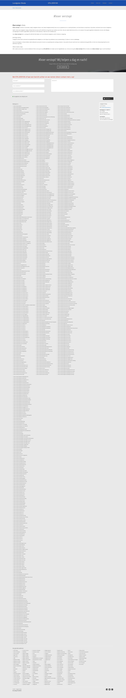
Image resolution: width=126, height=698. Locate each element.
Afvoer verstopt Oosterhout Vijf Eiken (64, 178)
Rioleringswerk (59, 656)
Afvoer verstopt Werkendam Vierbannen (20, 615)
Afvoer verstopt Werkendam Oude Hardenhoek (22, 611)
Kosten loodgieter (36, 679)
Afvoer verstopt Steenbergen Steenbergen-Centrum (22, 439)
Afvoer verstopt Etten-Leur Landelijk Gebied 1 (21, 317)
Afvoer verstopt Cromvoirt (18, 224)
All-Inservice (16, 656)
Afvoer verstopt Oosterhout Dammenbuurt (65, 144)
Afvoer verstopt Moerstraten (41, 340)
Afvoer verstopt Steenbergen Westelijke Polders (22, 447)
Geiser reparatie (25, 681)
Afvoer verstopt (18, 7)
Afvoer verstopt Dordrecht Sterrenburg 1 (20, 254)
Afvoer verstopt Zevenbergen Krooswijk (20, 635)
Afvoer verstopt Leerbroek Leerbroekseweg (44, 278)
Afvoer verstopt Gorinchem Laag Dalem (43, 141)
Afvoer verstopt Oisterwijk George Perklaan (65, 118)
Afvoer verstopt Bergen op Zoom (19, 119)
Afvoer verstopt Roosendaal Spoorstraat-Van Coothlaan (67, 278)
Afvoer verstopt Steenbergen (18, 433)
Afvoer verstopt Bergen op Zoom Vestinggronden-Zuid (23, 150)
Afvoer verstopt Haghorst (41, 160)
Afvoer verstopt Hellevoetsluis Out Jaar (43, 229)
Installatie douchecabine (37, 665)
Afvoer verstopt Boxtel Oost (18, 198)
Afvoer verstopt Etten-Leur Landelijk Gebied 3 (21, 320)
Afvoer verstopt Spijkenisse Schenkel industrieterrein (22, 384)
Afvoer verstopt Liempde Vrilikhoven (43, 314)
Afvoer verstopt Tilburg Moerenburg (20, 515)
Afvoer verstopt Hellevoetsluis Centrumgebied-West (45, 195)
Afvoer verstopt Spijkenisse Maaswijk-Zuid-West (66, 374)
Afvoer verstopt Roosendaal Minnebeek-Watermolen (67, 269)
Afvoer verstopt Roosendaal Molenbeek (64, 271)
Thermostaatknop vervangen (73, 659)
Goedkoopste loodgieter (27, 682)
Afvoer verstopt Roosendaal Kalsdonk (64, 249)
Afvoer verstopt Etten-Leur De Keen (20, 303)
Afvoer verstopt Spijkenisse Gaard (63, 348)
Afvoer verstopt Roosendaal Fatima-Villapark (65, 241)
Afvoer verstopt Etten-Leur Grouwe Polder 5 (21, 312)
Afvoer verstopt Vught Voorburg (19, 566)
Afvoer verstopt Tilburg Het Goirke (19, 490)
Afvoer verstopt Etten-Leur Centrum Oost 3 (21, 295)
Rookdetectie (59, 676)
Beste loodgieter (16, 664)
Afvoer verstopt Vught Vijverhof (19, 563)
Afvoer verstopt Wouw (17, 627)
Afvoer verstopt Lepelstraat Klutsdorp (43, 297)
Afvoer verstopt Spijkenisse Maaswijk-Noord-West (66, 371)
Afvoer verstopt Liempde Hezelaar (42, 309)
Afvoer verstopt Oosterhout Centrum (64, 141)
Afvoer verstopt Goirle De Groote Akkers (20, 368)
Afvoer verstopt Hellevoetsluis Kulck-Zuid (44, 217)
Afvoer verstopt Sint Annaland (63, 312)
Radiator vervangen (48, 676)
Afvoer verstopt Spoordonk (18, 418)
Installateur (34, 662)
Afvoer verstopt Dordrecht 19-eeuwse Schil (21, 237)
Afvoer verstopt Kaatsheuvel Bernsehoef (43, 255)
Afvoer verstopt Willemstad (18, 623)
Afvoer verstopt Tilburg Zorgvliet (19, 535)
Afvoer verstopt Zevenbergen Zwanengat (20, 641)
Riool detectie (59, 658)
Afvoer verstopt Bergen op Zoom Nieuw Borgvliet (22, 144)
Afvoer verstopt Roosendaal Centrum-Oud (65, 237)
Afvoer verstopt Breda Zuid (18, 213)
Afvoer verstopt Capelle (17, 215)
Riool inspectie (59, 659)
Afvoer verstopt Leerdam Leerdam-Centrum (44, 284)
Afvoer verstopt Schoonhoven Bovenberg (65, 298)
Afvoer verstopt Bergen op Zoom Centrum (21, 127)
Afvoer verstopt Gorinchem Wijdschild (43, 158)
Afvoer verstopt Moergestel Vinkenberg (43, 338)
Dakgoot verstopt (25, 661)
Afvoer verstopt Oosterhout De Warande (65, 146)
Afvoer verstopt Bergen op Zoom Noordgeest (21, 146)
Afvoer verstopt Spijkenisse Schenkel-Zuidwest (21, 390)
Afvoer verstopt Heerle (40, 183)
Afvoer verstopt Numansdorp (41, 360)
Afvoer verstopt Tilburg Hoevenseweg (20, 498)
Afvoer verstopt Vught (17, 541)
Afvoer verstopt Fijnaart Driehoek (19, 346)
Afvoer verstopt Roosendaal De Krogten (64, 238)
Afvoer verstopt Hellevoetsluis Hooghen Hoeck (44, 207)
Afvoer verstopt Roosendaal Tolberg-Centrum (65, 281)
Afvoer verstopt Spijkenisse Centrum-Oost (65, 331)
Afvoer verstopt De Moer (18, 227)
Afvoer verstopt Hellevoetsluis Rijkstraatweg (44, 232)
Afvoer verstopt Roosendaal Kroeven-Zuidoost (66, 260)
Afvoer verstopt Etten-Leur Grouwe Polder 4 (21, 311)
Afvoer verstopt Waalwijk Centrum (19, 583)
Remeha (46, 679)
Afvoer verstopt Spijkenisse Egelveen (64, 346)
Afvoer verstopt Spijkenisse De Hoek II (64, 338)
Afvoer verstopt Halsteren (41, 161)
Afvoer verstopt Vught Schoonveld (19, 560)
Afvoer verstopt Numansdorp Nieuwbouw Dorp (45, 363)
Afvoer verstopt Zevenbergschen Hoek (20, 643)
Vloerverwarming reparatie (83, 651)
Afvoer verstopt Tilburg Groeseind (19, 484)
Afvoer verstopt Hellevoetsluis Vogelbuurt (44, 238)
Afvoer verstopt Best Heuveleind (19, 173)
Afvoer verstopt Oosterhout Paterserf (64, 164)
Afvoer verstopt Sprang (17, 419)
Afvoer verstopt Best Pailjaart (18, 176)
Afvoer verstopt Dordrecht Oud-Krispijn (20, 246)
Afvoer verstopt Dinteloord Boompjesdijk (20, 234)
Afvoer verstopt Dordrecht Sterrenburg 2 (20, 255)
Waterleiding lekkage (82, 658)
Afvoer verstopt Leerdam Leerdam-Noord (44, 286)
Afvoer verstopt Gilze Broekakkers (19, 355)
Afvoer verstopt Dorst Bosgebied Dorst (20, 264)
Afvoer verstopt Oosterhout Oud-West (64, 163)
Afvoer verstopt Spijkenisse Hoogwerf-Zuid (65, 358)
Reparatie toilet (59, 650)
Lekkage (34, 681)
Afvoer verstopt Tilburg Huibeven (19, 499)
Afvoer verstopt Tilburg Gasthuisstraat (20, 479)
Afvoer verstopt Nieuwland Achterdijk (43, 354)
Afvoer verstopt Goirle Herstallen (42, 110)
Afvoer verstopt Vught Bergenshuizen (20, 543)
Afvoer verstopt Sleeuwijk (62, 317)
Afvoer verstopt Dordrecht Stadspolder (20, 252)
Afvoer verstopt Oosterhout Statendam (64, 175)
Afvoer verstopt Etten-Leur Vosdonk (20, 340)
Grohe (34, 653)
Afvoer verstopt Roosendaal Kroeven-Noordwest (66, 258)
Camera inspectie (16, 675)
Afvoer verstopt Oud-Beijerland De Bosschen (65, 195)
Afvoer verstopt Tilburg (17, 456)
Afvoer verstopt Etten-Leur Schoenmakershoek (21, 337)
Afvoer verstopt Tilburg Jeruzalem (19, 501)
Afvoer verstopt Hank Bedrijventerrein (43, 180)
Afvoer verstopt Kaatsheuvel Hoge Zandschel (44, 258)
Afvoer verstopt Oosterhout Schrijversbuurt (65, 167)
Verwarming (70, 679)
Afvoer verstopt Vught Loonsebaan (19, 553)
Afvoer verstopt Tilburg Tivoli (18, 524)
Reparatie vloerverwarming (61, 653)
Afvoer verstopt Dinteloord (18, 232)
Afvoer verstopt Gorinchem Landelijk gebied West (45, 146)
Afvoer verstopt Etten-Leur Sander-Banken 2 (21, 332)
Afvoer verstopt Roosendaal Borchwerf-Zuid (65, 230)
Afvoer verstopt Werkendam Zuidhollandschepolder (22, 621)
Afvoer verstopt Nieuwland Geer (42, 355)
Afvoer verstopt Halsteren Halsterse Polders (44, 169)
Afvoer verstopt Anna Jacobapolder (19, 113)
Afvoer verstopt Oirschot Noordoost (64, 109)
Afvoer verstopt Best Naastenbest (19, 175)
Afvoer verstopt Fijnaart (18, 345)
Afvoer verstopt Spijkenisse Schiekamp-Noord (21, 392)
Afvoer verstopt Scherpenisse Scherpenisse (65, 295)
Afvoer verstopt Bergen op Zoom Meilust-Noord (22, 141)
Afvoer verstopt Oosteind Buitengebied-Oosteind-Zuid (67, 132)
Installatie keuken (36, 667)
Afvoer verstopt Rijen (61, 223)
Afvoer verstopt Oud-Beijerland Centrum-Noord (66, 190)
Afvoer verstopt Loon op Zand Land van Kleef (44, 317)
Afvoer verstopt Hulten (40, 247)
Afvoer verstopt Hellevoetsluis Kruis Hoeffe (44, 213)
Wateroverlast (81, 659)
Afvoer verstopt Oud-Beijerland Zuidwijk (65, 209)
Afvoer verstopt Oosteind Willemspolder (65, 133)
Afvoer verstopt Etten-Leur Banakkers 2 (20, 288)
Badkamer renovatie (17, 661)
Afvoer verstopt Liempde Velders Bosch (43, 312)
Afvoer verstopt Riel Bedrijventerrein (64, 217)
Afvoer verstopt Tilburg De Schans (19, 476)
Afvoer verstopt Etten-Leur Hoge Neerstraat (21, 315)
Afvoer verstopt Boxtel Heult (18, 187)
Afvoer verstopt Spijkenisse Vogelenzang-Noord (22, 408)
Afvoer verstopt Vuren (17, 570)
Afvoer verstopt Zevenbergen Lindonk (20, 637)
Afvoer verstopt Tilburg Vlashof (19, 529)
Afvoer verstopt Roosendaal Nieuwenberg (65, 272)
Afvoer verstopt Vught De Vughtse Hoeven (21, 549)
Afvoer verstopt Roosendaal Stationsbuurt (65, 280)
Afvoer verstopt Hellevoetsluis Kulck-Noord (44, 215)
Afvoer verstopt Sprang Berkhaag (19, 421)
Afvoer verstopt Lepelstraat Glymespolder (44, 294)
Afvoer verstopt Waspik (17, 594)
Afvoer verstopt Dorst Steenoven (19, 267)
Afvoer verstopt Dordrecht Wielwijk (19, 260)
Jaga (33, 675)
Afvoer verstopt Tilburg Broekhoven (20, 462)
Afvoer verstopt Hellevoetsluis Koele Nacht (44, 212)
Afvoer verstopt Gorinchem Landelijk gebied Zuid (45, 147)
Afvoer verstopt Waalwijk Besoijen (19, 578)
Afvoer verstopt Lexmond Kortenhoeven (43, 301)
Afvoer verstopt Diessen (18, 230)
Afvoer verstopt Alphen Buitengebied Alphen (21, 107)
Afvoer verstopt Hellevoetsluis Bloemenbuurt (44, 192)
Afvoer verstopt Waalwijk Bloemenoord (20, 581)
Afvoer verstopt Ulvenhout (18, 538)
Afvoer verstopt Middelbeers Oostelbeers (43, 326)
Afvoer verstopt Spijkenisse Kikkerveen (64, 365)
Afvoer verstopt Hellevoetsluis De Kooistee (44, 197)
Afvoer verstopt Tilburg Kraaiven (19, 510)
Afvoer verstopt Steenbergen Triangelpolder (21, 444)
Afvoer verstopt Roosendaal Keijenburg (64, 251)
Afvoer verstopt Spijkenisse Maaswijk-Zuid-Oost (66, 372)
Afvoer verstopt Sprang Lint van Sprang (20, 424)
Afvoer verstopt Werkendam (18, 597)
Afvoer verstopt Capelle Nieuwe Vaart (20, 221)
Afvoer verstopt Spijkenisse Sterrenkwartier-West (22, 402)
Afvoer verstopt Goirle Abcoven (19, 358)
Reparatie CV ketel (48, 681)
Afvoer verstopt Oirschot (41, 368)
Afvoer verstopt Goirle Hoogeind (42, 112)
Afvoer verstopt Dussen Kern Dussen (20, 272)
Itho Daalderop (35, 673)
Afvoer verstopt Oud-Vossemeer (63, 210)
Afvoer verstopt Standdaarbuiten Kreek (20, 429)
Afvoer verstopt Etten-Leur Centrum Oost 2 (21, 294)
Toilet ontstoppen (71, 661)
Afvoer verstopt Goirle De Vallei (19, 374)
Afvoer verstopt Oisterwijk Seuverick (64, 126)
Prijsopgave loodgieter (48, 673)
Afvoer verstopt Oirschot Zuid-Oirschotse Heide (66, 112)
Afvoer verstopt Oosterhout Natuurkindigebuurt (66, 160)
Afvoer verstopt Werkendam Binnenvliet (20, 600)
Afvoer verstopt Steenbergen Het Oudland (21, 436)
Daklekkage (24, 664)
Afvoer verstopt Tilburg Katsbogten (19, 503)
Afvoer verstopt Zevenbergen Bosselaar (20, 632)
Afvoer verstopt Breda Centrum (19, 206)
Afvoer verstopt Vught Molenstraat (19, 558)
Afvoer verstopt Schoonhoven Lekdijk (64, 300)
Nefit (45, 662)
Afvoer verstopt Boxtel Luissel (19, 192)
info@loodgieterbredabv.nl (106, 107)
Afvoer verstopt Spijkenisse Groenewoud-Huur (66, 351)
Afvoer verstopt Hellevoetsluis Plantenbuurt (44, 230)
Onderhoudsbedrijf (48, 665)
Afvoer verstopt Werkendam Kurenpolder (20, 607)
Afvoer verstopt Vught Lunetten (19, 557)
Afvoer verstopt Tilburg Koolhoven (19, 507)
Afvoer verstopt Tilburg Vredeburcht (20, 532)
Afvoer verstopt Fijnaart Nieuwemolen (20, 348)
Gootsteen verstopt (36, 651)
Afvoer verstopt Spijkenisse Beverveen (64, 329)
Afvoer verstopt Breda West (18, 212)
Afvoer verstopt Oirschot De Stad (63, 106)
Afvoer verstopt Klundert (41, 267)
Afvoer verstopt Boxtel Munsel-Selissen (20, 193)
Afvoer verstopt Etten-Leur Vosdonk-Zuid (20, 342)
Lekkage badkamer (36, 682)
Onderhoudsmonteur (48, 667)
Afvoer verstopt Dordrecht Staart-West (20, 251)
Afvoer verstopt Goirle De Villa (42, 106)
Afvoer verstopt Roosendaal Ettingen (64, 240)
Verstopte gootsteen (71, 678)
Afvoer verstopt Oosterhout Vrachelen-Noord (65, 181)
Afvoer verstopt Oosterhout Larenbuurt (64, 155)
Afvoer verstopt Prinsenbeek (63, 213)
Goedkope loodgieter (26, 684)
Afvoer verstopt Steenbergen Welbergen (20, 445)
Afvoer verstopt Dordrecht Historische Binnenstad (22, 241)
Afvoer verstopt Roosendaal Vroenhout (64, 289)
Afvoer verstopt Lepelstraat (41, 292)
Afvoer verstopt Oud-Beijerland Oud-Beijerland (66, 200)
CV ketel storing (16, 681)
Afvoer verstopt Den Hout (18, 229)
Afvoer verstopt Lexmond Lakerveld (43, 303)
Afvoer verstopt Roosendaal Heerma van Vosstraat (66, 244)
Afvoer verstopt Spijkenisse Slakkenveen (20, 395)
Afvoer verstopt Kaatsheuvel (41, 249)
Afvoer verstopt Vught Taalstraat (19, 561)
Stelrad (69, 653)
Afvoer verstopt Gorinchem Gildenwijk (43, 136)
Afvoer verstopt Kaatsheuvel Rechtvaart (43, 260)
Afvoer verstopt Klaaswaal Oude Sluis (43, 266)
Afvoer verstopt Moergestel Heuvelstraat (43, 337)
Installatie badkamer (36, 664)
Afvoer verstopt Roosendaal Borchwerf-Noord (65, 229)
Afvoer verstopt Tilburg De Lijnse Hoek (20, 470)
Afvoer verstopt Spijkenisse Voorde (19, 412)
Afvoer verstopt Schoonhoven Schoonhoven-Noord (66, 301)
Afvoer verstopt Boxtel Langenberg (19, 190)
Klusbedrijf (34, 678)
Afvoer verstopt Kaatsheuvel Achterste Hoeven (44, 251)
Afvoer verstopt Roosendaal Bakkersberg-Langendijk (67, 227)
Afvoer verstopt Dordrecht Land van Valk (20, 244)
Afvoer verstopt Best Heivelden (19, 172)
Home (14, 7)
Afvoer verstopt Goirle (17, 357)
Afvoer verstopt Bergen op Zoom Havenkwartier (22, 132)
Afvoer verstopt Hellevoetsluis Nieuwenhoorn (44, 226)
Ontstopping (47, 670)
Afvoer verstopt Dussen (17, 269)
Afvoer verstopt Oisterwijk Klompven (64, 121)
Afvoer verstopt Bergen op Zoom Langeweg (21, 139)
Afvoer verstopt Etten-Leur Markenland (20, 323)
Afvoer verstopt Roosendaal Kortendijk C (65, 254)
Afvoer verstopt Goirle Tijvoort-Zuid (43, 121)
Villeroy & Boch (82, 650)
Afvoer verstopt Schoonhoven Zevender (64, 309)
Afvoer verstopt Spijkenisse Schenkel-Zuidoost (21, 388)
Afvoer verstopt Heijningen (41, 186)
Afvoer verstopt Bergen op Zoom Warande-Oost (22, 152)
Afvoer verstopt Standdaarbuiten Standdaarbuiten (22, 430)
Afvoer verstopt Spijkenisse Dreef (63, 345)
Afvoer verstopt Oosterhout (62, 135)
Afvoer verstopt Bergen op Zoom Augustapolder (22, 121)
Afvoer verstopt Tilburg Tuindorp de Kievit (21, 527)
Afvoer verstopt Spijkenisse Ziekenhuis (20, 416)
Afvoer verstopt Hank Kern (41, 181)
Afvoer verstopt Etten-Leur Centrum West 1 (21, 297)
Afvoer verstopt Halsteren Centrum (42, 163)
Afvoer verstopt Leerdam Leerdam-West (43, 289)
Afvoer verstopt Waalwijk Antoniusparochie (21, 574)
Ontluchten (46, 668)
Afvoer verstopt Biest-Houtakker (19, 181)
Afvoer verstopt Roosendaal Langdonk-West (65, 266)
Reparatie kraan (47, 684)
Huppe (34, 661)
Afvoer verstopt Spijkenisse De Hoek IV (64, 342)
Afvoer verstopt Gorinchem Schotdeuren (43, 155)
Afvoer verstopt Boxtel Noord (18, 197)
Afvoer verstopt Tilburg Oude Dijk (19, 518)
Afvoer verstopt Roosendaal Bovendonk (64, 234)
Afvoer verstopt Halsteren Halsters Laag (43, 167)
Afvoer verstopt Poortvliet (62, 212)
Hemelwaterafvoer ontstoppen (38, 658)
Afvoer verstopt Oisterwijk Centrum (64, 116)
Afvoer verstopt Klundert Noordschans (43, 269)
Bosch (15, 670)
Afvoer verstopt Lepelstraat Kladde (42, 295)
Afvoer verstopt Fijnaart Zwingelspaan (20, 351)
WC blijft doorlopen (82, 661)
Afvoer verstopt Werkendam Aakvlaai (20, 598)
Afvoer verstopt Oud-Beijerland (63, 189)
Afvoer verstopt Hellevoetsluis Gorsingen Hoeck (45, 204)
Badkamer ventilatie (17, 662)
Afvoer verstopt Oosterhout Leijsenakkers (65, 156)
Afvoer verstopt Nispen (40, 357)
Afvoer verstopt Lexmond (41, 298)
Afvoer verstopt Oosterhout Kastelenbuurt (65, 152)
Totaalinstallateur (71, 667)
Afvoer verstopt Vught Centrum (19, 546)
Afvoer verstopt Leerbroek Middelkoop (43, 280)
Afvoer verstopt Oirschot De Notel (42, 374)
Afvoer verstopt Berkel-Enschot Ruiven (20, 166)
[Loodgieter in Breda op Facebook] (107, 689)
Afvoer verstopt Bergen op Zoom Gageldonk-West (22, 130)
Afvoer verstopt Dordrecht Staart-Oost (20, 249)
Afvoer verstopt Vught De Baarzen (19, 547)
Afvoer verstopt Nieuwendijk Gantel (43, 348)
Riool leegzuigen (60, 661)
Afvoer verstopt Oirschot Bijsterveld (43, 369)
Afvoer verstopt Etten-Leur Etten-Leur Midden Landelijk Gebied (24, 304)
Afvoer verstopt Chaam (17, 223)
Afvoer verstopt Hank (40, 178)
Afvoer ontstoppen (17, 651)
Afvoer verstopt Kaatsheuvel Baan (42, 252)
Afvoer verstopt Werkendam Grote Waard (20, 604)
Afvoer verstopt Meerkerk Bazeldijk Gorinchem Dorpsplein (46, 321)
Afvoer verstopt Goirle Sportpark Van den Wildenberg (46, 116)
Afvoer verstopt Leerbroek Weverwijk (43, 281)
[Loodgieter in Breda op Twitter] (110, 689)
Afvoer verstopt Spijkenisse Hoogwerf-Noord (65, 357)
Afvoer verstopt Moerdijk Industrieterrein (43, 331)
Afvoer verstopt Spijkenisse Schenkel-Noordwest (22, 387)
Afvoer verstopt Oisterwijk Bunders (64, 115)
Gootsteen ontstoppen (36, 650)
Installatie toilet (35, 668)
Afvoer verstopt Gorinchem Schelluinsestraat (44, 153)
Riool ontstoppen (60, 667)
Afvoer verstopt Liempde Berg (42, 306)
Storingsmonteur (71, 656)
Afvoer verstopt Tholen (17, 452)
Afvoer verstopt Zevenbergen (18, 631)
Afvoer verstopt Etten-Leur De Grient (20, 301)
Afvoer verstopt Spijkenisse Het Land (64, 355)
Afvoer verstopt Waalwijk (18, 572)
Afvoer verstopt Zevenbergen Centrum (20, 634)
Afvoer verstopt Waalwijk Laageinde (20, 587)
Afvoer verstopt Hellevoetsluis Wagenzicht (44, 240)
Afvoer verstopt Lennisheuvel (42, 291)
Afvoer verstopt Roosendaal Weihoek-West (65, 294)
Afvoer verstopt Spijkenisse (62, 323)
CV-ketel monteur (26, 650)
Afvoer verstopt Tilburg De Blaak (19, 469)
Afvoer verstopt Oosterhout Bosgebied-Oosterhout (66, 139)
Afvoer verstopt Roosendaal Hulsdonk (64, 247)
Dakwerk (24, 670)
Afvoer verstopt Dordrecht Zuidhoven (20, 261)
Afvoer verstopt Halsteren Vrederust (43, 176)
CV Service (15, 684)
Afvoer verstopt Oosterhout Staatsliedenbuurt (66, 173)
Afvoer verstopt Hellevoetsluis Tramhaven (44, 235)
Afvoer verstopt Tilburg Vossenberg (19, 530)
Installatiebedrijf (35, 670)
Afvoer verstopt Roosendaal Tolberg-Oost (65, 283)
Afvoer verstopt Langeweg (41, 275)
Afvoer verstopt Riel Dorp (62, 218)
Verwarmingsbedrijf (71, 681)
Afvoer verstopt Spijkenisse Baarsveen (64, 326)
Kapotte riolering (35, 676)
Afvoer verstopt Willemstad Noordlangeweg (21, 626)
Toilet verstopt (70, 665)
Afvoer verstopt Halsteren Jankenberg (43, 170)
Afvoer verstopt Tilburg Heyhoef (19, 495)
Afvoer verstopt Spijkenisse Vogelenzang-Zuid (21, 410)
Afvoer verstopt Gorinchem (41, 127)
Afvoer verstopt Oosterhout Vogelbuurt (64, 180)
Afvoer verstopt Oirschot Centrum (42, 371)
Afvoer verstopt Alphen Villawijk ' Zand (20, 109)
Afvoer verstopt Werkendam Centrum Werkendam (22, 603)
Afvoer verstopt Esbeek (17, 275)
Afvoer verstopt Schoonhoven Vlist (64, 306)
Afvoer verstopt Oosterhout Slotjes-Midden (65, 169)
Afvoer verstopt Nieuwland (41, 352)
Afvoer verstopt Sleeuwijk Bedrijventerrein (65, 318)
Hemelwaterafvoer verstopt (37, 659)
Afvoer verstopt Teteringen (18, 450)
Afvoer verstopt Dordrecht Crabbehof (20, 238)
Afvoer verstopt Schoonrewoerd (63, 311)
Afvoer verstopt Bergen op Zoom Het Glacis (21, 136)
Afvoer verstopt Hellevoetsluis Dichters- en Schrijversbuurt (46, 200)
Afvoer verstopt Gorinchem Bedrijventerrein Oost (45, 133)
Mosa (45, 661)
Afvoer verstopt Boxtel (17, 183)
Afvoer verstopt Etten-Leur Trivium (19, 338)
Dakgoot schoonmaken (26, 659)
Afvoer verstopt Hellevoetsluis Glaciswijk (43, 203)
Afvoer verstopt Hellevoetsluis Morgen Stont (44, 221)
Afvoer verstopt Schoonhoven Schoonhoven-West (66, 304)
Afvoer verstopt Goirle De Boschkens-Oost (21, 365)
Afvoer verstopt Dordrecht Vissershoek (20, 258)
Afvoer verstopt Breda (17, 203)
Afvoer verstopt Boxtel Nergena (19, 195)
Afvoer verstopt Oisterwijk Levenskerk (64, 122)
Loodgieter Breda (19, 3)
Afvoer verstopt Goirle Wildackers (42, 126)
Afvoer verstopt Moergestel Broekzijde (43, 335)
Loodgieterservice (48, 658)
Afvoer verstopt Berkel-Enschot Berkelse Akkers (21, 161)
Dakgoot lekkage (25, 653)
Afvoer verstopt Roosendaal (62, 226)
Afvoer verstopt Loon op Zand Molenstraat (44, 318)
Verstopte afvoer (71, 676)
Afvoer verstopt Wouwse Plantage (19, 629)
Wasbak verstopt (82, 656)
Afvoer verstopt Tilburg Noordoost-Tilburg (21, 516)
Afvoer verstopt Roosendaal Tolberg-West (65, 284)
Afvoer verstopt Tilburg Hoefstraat (19, 496)
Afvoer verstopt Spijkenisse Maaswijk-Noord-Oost (66, 369)
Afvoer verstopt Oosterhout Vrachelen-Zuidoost (66, 183)
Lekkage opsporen (48, 650)
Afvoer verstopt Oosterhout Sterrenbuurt (65, 176)
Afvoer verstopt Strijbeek (18, 449)
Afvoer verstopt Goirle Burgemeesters (20, 362)
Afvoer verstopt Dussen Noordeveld (20, 274)
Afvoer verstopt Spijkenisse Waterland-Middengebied (23, 415)
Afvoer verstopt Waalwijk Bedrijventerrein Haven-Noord (23, 577)
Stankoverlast (70, 651)
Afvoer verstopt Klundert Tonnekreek (43, 271)
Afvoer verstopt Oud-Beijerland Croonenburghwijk (66, 193)
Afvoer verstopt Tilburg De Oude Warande (21, 472)
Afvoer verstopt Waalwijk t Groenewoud (20, 590)
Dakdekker (24, 651)
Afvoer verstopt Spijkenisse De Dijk (64, 334)
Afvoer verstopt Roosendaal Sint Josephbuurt (65, 277)
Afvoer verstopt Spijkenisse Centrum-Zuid (65, 332)
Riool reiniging (59, 668)
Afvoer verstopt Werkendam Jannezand (20, 606)
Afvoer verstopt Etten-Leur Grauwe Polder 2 (21, 308)
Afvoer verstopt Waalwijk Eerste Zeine (20, 586)
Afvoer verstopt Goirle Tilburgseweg (43, 122)
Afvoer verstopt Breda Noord (18, 207)
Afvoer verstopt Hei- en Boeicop (42, 184)
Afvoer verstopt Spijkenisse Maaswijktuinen (21, 376)
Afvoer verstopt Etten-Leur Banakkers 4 (20, 291)
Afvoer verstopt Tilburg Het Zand (19, 493)
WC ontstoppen (82, 662)
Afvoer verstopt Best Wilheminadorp (20, 180)
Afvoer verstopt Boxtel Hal (18, 186)
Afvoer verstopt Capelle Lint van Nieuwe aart (21, 218)
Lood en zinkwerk (48, 651)
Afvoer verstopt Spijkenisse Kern (63, 363)
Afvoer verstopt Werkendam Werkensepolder (21, 618)
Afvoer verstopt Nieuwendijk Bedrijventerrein (44, 346)
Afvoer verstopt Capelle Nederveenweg (20, 220)
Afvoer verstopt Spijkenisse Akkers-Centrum (65, 325)
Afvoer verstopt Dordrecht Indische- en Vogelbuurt (22, 243)
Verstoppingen (70, 675)
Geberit (24, 679)
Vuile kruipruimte (82, 653)
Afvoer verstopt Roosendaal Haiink (64, 243)
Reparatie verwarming (61, 651)
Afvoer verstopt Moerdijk (41, 329)
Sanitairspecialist (60, 681)
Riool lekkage (59, 662)
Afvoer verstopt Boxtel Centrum (19, 184)
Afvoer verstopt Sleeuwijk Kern (63, 320)
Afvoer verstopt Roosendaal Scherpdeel (64, 275)
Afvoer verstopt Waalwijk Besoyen (19, 580)
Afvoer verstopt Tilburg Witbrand (19, 533)
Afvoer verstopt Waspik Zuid (18, 595)
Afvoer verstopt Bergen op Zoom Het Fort (21, 135)
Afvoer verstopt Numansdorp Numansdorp (44, 365)
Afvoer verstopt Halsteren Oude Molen (43, 173)
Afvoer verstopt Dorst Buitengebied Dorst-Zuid (21, 266)
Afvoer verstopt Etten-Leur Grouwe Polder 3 (21, 309)
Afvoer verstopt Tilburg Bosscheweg (20, 461)
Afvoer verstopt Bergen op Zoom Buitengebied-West (22, 126)
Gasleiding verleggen (26, 678)
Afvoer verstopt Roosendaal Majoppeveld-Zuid (66, 267)
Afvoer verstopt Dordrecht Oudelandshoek (21, 247)
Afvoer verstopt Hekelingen (41, 187)
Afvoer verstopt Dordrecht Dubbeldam (20, 240)
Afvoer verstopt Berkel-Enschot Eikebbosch (21, 163)
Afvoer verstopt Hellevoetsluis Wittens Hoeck (44, 241)
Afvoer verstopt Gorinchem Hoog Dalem (43, 139)
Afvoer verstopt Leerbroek (41, 277)
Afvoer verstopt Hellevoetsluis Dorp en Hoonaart (45, 201)
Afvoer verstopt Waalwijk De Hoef (19, 584)
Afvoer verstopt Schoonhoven (63, 297)
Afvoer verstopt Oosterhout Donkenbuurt (65, 147)
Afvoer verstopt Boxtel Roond (19, 200)
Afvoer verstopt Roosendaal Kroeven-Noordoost (66, 257)
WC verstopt (81, 664)
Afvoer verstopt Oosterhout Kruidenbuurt (65, 153)
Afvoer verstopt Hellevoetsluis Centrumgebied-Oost (45, 193)
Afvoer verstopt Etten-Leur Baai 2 (19, 281)
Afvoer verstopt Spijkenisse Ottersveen (20, 381)
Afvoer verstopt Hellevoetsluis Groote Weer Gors (45, 206)
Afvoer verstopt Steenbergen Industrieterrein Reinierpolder (23, 438)
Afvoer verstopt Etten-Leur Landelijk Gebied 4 (21, 321)
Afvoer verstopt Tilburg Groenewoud (20, 483)
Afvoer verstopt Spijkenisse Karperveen (64, 362)
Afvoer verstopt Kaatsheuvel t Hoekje (43, 261)
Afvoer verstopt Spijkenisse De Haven (64, 335)
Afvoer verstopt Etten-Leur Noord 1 (19, 325)
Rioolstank (59, 675)
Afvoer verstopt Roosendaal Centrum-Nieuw (65, 235)
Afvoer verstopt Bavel (17, 116)
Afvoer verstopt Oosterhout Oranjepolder (65, 161)
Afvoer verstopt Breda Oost (18, 210)
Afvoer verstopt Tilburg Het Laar (19, 492)
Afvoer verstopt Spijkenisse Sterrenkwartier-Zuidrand (22, 404)
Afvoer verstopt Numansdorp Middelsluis (44, 362)
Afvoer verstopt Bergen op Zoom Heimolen (21, 133)
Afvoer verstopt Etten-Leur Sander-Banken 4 (21, 335)
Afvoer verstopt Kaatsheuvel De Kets (43, 257)
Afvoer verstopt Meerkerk (41, 320)
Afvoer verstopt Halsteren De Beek (42, 164)
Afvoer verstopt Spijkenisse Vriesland (20, 413)
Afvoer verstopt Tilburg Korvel (19, 509)
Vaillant (69, 670)
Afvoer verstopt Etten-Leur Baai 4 (19, 284)
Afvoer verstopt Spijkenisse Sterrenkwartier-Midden (22, 399)
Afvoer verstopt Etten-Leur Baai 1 (19, 280)
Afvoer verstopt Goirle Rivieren (42, 115)
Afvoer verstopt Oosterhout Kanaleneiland (65, 150)
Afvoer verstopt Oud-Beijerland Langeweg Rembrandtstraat (68, 197)
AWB (14, 658)
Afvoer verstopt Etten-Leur (18, 277)
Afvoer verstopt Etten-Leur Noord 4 (19, 329)
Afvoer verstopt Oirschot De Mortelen (43, 372)
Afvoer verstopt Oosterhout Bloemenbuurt (65, 138)
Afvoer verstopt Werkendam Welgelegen (20, 617)
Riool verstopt (59, 670)
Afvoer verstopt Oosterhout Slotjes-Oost (65, 170)
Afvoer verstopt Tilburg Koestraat (19, 504)
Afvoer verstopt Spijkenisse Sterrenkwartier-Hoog (22, 398)
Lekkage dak (35, 684)
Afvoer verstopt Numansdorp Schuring (43, 366)
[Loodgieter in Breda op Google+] (112, 689)
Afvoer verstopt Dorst (17, 263)
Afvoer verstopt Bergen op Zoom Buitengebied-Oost (22, 124)
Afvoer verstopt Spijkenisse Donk (63, 343)
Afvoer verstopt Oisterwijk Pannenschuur (65, 124)
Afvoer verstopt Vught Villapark (19, 564)
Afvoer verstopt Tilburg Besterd (19, 459)
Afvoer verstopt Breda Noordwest (19, 209)
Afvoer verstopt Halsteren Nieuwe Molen (43, 172)
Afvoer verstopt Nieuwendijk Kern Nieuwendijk (44, 351)
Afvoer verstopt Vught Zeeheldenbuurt (20, 569)
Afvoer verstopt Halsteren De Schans (43, 166)
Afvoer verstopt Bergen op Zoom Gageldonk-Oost (22, 129)
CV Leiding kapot (16, 682)
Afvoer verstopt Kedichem (41, 263)
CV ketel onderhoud (17, 678)
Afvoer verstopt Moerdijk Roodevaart (43, 332)
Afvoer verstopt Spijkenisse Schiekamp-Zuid (21, 393)
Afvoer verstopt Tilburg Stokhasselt (19, 521)
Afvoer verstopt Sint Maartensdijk (63, 314)
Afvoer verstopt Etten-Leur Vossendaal (20, 343)
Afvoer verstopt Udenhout (18, 536)
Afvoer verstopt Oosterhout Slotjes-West (65, 172)
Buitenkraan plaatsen (17, 673)
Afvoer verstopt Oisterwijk (62, 113)
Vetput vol (70, 684)
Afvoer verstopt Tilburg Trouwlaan (19, 526)
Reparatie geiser (47, 682)
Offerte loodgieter (48, 664)
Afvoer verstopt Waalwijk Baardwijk (20, 575)
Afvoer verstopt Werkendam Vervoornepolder (21, 614)
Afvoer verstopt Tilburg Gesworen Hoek (20, 481)
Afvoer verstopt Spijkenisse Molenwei (20, 378)
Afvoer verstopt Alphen (17, 106)
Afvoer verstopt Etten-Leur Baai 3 (19, 283)
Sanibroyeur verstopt (60, 679)
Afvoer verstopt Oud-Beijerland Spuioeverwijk (66, 203)
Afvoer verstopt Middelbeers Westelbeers (43, 328)
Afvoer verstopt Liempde (41, 304)
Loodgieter (46, 653)
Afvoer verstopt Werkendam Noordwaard (20, 609)
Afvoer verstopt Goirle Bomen (19, 360)
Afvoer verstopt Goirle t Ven (41, 118)
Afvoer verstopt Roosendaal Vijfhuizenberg (65, 288)
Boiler (14, 667)
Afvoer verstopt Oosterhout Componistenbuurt (66, 143)
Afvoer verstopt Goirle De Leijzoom (19, 371)
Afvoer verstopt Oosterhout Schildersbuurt (65, 166)
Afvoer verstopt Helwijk (40, 243)
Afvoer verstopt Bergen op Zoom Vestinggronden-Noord (23, 149)
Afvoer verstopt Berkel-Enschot (19, 158)
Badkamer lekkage (17, 659)
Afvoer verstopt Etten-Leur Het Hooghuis (20, 314)
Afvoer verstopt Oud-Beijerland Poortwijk (65, 201)
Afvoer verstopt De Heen (18, 226)
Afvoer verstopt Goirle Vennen (42, 124)
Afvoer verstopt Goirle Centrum (19, 363)
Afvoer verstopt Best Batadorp (19, 170)
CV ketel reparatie (16, 679)
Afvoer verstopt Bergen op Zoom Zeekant (20, 156)
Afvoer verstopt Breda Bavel (18, 204)
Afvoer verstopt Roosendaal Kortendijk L (65, 255)
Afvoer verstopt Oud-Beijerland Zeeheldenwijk (66, 204)
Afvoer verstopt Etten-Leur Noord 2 (19, 326)
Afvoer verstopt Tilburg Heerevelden (20, 489)
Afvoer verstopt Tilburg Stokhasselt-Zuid (20, 523)
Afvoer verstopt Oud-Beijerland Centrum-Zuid (65, 192)
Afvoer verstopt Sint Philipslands (63, 315)
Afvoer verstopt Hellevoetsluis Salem (43, 234)
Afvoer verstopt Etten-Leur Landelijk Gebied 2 (21, 318)
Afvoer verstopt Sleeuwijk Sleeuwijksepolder (65, 321)
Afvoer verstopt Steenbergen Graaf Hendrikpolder (22, 435)
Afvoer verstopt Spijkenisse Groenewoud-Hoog (66, 349)
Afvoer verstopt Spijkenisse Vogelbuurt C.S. (21, 407)
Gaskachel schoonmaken (27, 676)
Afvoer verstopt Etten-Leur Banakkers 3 (20, 289)
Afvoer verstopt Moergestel (41, 334)
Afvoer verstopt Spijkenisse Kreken (64, 368)
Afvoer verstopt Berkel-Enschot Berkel (20, 160)
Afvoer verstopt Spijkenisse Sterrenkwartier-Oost (22, 401)
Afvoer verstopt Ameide (18, 110)
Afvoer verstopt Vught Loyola (18, 555)
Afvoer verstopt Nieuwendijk (41, 345)
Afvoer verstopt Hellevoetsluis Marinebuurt (44, 220)
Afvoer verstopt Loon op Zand (42, 315)
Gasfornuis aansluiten (26, 675)
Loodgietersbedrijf (48, 656)
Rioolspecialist (59, 673)
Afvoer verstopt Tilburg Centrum (19, 466)
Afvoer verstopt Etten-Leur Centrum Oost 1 (21, 292)
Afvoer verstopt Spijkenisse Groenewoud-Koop (66, 352)
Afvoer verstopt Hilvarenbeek (41, 246)
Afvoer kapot (16, 650)
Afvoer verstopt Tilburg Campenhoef (20, 464)
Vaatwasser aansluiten (72, 668)
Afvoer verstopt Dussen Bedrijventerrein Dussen (22, 271)
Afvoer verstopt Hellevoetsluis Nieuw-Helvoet (44, 223)
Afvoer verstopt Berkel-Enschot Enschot (20, 164)
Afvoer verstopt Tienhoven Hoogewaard (20, 455)
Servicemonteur (60, 684)
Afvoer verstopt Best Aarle (18, 169)
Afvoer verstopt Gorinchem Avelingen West (44, 130)
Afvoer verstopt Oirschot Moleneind (64, 107)
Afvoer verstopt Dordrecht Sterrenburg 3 (20, 257)
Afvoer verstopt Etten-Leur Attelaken (20, 278)
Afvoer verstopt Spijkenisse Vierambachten (21, 405)
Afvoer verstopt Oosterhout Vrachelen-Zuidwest (66, 184)
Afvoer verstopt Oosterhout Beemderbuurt (65, 136)
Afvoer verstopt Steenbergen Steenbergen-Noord (22, 441)
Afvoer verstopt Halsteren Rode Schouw (43, 175)
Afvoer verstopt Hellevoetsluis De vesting (43, 198)
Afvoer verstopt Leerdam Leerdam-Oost (43, 288)
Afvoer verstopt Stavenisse (18, 432)
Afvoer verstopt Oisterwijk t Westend (64, 127)
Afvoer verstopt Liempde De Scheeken (43, 308)
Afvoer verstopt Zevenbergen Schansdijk (20, 638)
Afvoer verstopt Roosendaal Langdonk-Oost (65, 264)
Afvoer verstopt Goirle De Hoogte (19, 369)
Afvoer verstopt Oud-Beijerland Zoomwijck (65, 207)
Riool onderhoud (60, 664)
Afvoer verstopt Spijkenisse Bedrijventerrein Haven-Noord (68, 328)
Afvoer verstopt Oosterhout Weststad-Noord (65, 186)
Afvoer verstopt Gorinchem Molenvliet (43, 150)
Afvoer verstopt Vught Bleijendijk (19, 544)
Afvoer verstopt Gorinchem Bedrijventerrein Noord (45, 132)
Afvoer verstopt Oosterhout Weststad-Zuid (65, 187)
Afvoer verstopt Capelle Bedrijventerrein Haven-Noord (23, 217)
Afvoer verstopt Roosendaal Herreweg (64, 246)
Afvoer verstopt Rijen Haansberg (63, 224)
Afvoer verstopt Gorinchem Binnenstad (43, 135)
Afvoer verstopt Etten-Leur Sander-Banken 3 (21, 334)
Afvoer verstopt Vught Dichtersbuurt (20, 550)
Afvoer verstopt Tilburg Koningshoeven (20, 506)
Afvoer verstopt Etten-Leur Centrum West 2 (21, 298)
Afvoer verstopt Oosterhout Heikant (64, 149)
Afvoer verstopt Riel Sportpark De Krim (64, 221)
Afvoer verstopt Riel (61, 215)
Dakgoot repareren (26, 658)
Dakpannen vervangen (26, 667)
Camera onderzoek (17, 676)
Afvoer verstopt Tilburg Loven (19, 512)
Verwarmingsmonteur (71, 682)
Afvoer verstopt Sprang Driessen (19, 422)
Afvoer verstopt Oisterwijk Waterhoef (64, 129)
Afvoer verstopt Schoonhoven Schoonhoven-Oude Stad (67, 303)
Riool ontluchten (60, 665)
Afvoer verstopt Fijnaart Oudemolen (20, 349)
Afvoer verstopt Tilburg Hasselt (19, 487)
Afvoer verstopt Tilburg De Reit (19, 475)
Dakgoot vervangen (26, 662)
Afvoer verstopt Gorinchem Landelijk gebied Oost (45, 144)
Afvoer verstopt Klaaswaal (41, 264)
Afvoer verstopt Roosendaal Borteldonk (64, 232)
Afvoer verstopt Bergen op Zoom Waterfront (21, 155)
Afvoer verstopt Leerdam (41, 283)
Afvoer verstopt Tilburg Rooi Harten (20, 520)
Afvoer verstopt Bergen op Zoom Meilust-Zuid (21, 143)
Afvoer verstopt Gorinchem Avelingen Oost (44, 129)
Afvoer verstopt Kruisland (41, 272)
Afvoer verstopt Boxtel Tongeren (19, 201)
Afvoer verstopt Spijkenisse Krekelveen (64, 366)
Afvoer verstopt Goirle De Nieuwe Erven (20, 372)
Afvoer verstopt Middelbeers (41, 325)
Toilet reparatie (70, 664)
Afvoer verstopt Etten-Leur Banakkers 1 (20, 286)
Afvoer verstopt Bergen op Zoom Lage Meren (21, 138)
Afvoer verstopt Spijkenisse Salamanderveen (21, 382)
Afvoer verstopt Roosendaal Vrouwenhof (65, 291)
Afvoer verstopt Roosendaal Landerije (64, 263)
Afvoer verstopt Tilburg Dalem (19, 467)
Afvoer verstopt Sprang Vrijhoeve (19, 427)
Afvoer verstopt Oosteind (62, 130)
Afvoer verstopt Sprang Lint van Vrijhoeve (21, 425)
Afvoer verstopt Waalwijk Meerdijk (19, 589)
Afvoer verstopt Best (17, 167)
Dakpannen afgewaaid (26, 665)
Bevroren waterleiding (17, 665)
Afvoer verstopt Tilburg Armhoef (19, 458)
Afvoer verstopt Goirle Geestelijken (42, 107)
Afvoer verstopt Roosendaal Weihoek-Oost (65, 292)
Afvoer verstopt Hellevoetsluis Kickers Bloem (44, 210)
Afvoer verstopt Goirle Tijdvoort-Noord (43, 119)
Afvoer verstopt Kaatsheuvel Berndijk (43, 254)
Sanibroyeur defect (60, 678)
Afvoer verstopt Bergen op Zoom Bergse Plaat (21, 122)
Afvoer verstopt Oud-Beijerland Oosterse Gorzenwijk (67, 198)
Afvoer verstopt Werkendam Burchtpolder (21, 601)
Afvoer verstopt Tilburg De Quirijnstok (20, 473)
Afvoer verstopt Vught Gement (19, 552)
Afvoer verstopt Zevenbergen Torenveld (20, 640)
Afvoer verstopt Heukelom (41, 244)
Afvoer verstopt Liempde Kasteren (42, 311)
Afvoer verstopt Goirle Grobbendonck (43, 109)
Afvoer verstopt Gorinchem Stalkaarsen (43, 156)
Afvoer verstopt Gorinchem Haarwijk (43, 138)
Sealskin (58, 682)
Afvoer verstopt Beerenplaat (18, 118)
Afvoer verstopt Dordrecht (18, 235)
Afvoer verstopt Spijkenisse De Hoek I (64, 337)
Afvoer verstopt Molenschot (41, 342)
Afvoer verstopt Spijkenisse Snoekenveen (20, 396)
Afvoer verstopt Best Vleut (18, 178)
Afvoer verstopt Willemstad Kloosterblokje (21, 624)
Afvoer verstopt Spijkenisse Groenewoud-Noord (66, 354)
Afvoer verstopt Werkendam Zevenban (20, 620)
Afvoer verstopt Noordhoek (41, 358)
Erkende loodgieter (26, 673)
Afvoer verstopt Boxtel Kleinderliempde (20, 189)
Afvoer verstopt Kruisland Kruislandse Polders (44, 274)
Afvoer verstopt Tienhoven (18, 453)
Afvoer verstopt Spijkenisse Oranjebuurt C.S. (21, 379)
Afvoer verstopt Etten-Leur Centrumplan (20, 300)
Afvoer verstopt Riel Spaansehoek (63, 220)
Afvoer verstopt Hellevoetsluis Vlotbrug (43, 237)
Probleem (46, 675)
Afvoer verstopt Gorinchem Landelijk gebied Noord (45, 143)
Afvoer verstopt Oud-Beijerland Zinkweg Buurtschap (67, 206)
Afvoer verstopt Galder (17, 352)
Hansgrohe (34, 656)
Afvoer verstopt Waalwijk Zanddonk (20, 592)
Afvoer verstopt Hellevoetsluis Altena (43, 190)
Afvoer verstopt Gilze (17, 354)
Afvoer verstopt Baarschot (18, 115)
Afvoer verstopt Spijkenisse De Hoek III (64, 340)
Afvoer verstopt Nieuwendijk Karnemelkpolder (44, 349)
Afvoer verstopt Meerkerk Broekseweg (43, 323)
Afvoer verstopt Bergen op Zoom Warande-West (22, 153)
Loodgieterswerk (47, 659)
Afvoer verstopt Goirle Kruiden (42, 113)
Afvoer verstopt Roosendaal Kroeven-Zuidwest (66, 261)
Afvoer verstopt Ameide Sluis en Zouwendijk (21, 112)
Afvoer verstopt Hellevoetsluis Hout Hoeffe (44, 209)
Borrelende (15, 668)
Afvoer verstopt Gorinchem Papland (43, 152)
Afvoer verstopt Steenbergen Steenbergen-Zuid (21, 442)
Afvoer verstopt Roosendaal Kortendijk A (65, 252)
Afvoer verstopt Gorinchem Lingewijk (43, 149)
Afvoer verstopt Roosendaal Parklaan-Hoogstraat (66, 274)
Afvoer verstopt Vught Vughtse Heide (20, 567)
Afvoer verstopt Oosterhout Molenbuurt (65, 158)
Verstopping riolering (71, 673)
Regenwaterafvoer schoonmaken (50, 678)
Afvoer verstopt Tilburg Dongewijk (19, 478)
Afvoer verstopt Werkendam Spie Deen (20, 612)
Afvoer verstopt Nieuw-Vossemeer (42, 343)
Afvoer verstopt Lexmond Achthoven (43, 300)
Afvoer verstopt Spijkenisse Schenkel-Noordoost (22, 385)
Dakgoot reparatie (26, 656)
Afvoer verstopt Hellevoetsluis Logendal (43, 218)
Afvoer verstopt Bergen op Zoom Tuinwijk (21, 147)
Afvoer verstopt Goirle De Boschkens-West (21, 366)
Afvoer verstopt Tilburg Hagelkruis (19, 486)
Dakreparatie (25, 668)
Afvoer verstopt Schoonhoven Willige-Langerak (66, 308)
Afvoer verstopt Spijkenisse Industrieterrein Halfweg (66, 360)
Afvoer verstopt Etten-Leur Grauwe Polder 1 (21, 306)
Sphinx (69, 650)
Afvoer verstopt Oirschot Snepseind (64, 110)
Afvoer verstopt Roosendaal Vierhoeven (64, 286)
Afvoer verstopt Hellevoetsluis (42, 189)
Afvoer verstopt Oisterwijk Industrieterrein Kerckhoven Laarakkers (69, 119)
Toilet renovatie (70, 662)
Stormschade (70, 658)
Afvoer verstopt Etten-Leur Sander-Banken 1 (21, 331)
